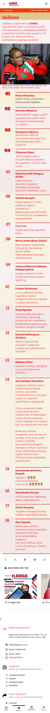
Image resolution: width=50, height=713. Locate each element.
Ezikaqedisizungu (16, 682)
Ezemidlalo (13, 685)
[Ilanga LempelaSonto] (25, 4)
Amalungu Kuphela (17, 675)
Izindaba (12, 678)
